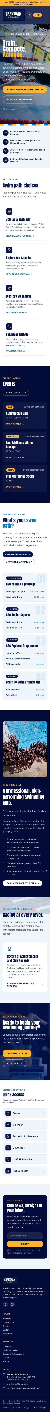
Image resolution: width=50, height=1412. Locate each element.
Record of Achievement (13, 1354)
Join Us (6, 1361)
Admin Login (41, 1408)
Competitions (8, 1322)
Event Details (13, 424)
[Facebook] (5, 1304)
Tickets (6, 1358)
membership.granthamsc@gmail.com (23, 1388)
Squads (6, 1326)
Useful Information (11, 1350)
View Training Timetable (19, 562)
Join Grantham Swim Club (22, 89)
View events (11, 109)
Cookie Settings (22, 1408)
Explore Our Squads (19, 99)
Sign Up (25, 1244)
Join (37, 15)
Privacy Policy (8, 1408)
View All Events (14, 393)
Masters (6, 1330)
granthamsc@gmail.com (17, 1384)
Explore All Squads (16, 554)
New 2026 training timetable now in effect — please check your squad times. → (25, 3)
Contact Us (14, 1063)
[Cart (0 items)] (29, 15)
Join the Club (15, 1053)
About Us (7, 1318)
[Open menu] (45, 15)
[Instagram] (12, 1304)
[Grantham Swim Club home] (14, 15)
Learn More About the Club (21, 883)
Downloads (8, 1346)
